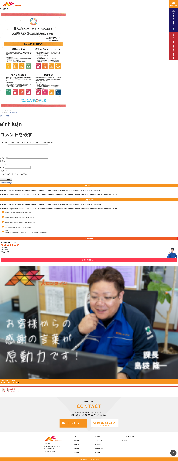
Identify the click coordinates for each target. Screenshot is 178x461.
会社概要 (92, 4)
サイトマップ (125, 440)
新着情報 (97, 436)
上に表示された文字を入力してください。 (14, 174)
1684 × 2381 (4, 116)
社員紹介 (103, 4)
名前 (2, 161)
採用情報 (141, 4)
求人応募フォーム (90, 260)
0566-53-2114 (11, 244)
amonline (13, 112)
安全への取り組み (116, 4)
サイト (2, 167)
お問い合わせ (173, 5)
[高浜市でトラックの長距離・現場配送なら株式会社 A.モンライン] (11, 7)
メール (3, 164)
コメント (4, 158)
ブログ (161, 4)
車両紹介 (130, 4)
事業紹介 (82, 4)
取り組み (97, 444)
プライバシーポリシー (127, 436)
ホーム (76, 436)
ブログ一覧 (98, 440)
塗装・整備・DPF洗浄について (173, 46)
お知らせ (151, 4)
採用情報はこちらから (173, 20)
